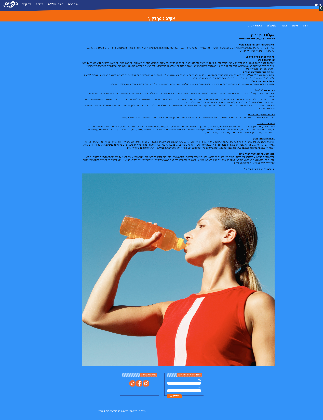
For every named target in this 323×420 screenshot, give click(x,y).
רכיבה (295, 25)
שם (199, 379)
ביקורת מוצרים (255, 25)
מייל (199, 387)
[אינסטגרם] (145, 385)
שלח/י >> (174, 396)
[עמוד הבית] (316, 6)
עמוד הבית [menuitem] (73, 4)
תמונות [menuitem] (39, 4)
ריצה (305, 25)
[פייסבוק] (139, 385)
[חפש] (320, 6)
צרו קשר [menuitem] (26, 4)
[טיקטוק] (132, 385)
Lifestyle (271, 25)
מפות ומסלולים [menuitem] (55, 4)
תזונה (284, 25)
